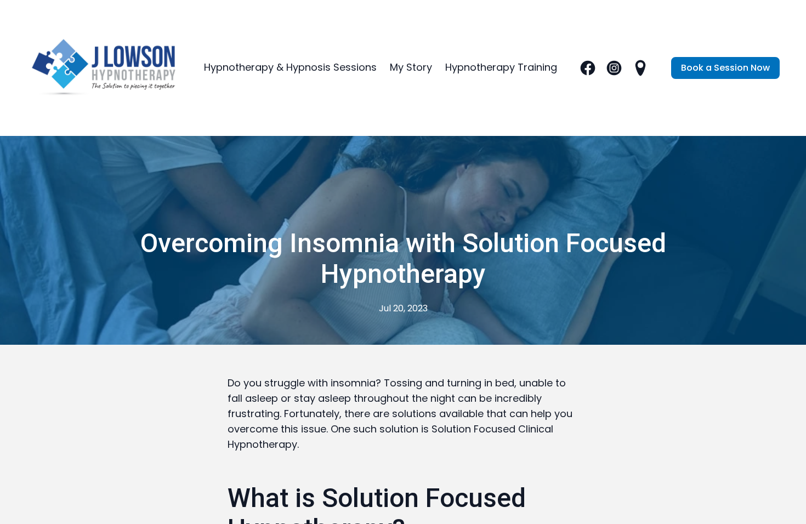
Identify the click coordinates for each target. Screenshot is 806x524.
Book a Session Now (725, 67)
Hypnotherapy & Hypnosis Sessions (290, 67)
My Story (411, 67)
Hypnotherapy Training (501, 67)
